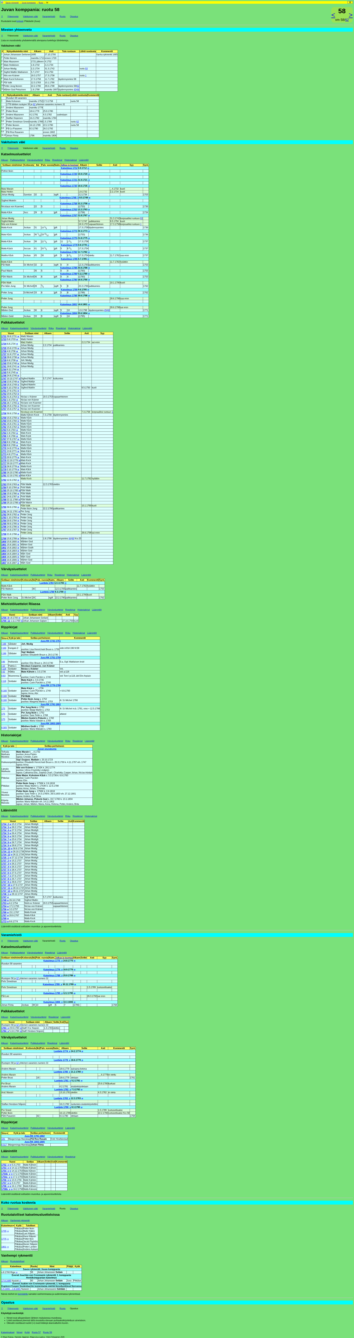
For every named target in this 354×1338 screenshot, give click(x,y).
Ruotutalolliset (17, 1261)
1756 (3, 406)
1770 (3, 448)
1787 (3, 496)
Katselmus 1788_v (53, 975)
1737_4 (5, 867)
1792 (3, 514)
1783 (3, 484)
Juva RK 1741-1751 (51, 641)
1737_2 (5, 861)
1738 (3, 357)
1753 (3, 397)
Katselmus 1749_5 (69, 197)
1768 (3, 442)
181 (3, 1139)
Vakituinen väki (30, 16)
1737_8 (5, 879)
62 (347, 20)
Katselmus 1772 (68, 231)
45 (75, 89)
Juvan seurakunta (46, 749)
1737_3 (5, 864)
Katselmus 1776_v (53, 969)
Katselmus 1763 (68, 209)
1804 (3, 554)
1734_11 (5, 851)
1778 (3, 466)
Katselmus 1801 (68, 304)
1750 (3, 388)
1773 (3, 454)
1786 (3, 493)
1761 (3, 424)
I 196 (3, 644)
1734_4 (5, 830)
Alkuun (4, 160)
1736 (3, 351)
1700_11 (5, 621)
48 (78, 89)
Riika (47, 160)
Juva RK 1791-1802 (51, 704)
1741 (3, 366)
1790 (3, 507)
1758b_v (5, 1189)
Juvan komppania (29, 3)
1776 (3, 460)
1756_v (5, 1180)
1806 (3, 560)
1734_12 (5, 854)
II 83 (3, 676)
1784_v (5, 1031)
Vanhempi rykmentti (20, 1220)
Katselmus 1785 (69, 259)
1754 (3, 400)
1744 (3, 369)
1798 (3, 534)
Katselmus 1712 (69, 168)
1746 (3, 375)
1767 (3, 439)
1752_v (5, 1165)
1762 (3, 427)
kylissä (19, 21)
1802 (3, 548)
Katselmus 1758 (68, 203)
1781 (3, 475)
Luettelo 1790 (47, 592)
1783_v (5, 1028)
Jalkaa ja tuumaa (69, 165)
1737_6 (5, 873)
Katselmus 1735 (68, 186)
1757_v (5, 1183)
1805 (3, 557)
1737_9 (5, 882)
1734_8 (5, 842)
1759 (3, 418)
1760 (3, 421)
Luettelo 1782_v (62, 1089)
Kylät (27, 1332)
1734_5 (5, 833)
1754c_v (5, 1177)
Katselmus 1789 (68, 274)
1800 (3, 542)
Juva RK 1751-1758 (51, 657)
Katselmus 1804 (68, 313)
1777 (3, 463)
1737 (3, 354)
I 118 (3, 669)
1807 (3, 563)
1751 (3, 391)
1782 (3, 480)
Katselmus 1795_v (53, 993)
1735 (3, 348)
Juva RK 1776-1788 (51, 685)
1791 (3, 511)
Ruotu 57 (36, 1332)
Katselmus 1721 (68, 180)
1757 (3, 409)
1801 (3, 545)
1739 (3, 360)
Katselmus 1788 (68, 268)
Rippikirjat (57, 160)
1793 (3, 517)
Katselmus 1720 (68, 174)
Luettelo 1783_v (62, 1098)
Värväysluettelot (35, 160)
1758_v (5, 1186)
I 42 (3, 672)
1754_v (5, 1171)
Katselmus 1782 (68, 252)
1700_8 (5, 618)
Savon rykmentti (12, 3)
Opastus (74, 16)
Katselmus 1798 (68, 295)
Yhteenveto (13, 16)
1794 (3, 521)
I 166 (3, 648)
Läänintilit (83, 160)
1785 (3, 490)
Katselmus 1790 (68, 280)
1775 (3, 457)
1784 (3, 487)
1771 (3, 451)
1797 (3, 530)
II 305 (4, 727)
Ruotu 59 (47, 1332)
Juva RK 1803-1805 (51, 723)
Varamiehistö (48, 16)
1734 (3, 344)
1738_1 (5, 894)
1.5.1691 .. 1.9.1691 (11, 1289)
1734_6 (5, 836)
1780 (3, 472)
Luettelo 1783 (47, 583)
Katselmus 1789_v (52, 984)
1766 (3, 436)
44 (70, 538)
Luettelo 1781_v (62, 1080)
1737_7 (5, 876)
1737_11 (5, 888)
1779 (3, 469)
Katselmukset (7, 1332)
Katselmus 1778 (69, 245)
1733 (3, 339)
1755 (3, 403)
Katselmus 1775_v (53, 961)
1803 (3, 551)
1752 (3, 394)
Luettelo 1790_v (62, 1107)
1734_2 (5, 824)
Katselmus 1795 (69, 289)
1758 (3, 413)
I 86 (3, 662)
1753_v (5, 1168)
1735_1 (5, 857)
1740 (3, 363)
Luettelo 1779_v (62, 1060)
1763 (3, 430)
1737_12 (5, 891)
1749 (3, 385)
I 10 (3, 666)
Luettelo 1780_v (62, 1072)
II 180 (4, 691)
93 (86, 68)
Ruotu (41, 3)
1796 (3, 527)
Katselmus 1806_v (53, 1002)
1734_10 (5, 848)
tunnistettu (23, 1294)
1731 (3, 336)
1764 (3, 433)
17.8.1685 (6, 1281)
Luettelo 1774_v (62, 1051)
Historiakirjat (70, 160)
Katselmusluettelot (19, 328)
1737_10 (5, 885)
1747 (3, 378)
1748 (3, 382)
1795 (3, 524)
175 (3, 708)
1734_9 (5, 845)
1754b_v (5, 1174)
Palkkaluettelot (17, 160)
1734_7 (5, 839)
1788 (3, 500)
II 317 (4, 1145)
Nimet (19, 1332)
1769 (3, 445)
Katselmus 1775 (68, 238)
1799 (3, 538)
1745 (3, 372)
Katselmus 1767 (68, 215)
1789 (3, 503)
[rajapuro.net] (2, 3)
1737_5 (5, 870)
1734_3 (5, 827)
